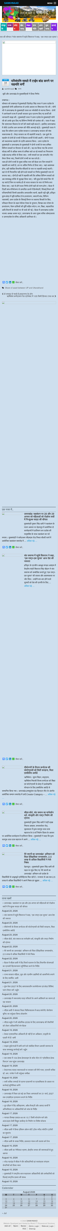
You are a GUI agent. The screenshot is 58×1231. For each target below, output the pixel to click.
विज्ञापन (15, 1226)
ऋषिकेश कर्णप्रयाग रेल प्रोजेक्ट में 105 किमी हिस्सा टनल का (31, 296)
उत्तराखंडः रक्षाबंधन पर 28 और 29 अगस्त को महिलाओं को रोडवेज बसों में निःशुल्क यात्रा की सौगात (39, 516)
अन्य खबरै (41, 27)
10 (6, 1201)
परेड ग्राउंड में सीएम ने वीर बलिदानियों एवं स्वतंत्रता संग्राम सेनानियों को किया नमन (26, 1163)
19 (21, 1203)
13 (29, 1201)
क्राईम (54, 27)
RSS (24, 1228)
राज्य (9, 25)
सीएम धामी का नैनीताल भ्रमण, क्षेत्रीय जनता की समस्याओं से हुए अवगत (28, 1151)
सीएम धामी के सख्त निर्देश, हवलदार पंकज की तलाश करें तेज (27, 1141)
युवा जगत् (47, 27)
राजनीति (34, 27)
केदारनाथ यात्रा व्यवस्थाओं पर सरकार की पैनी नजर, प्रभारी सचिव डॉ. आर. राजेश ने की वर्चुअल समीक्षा (29, 1071)
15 (44, 1201)
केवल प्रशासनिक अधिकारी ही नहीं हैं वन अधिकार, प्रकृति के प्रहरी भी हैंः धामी (27, 1035)
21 (36, 1203)
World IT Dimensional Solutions (42, 1223)
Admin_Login (34, 1226)
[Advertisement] (29, 250)
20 (29, 1203)
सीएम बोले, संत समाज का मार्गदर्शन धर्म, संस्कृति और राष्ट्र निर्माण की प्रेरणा (39, 815)
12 (21, 1201)
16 (52, 1201)
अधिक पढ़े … (32, 540)
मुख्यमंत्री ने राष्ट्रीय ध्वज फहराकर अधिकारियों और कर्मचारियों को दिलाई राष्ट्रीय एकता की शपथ (28, 1175)
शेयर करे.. (19, 282)
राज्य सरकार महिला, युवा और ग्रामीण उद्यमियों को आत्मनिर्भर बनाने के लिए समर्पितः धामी (28, 976)
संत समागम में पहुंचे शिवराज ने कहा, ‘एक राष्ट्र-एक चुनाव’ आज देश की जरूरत (39, 558)
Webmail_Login (48, 1226)
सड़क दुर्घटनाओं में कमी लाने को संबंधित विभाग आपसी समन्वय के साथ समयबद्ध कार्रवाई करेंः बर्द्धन (28, 1047)
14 (36, 1201)
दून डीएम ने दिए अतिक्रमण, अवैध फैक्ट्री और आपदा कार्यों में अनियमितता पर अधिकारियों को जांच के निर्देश (26, 1107)
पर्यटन (15, 27)
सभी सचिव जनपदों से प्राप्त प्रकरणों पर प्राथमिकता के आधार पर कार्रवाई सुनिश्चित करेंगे (28, 1083)
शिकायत (23, 1226)
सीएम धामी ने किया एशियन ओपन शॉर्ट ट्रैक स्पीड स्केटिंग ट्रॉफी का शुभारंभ (28, 1131)
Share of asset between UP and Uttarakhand (24, 287)
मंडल (28, 25)
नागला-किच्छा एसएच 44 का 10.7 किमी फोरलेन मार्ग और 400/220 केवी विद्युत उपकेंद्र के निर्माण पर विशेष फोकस (25, 1119)
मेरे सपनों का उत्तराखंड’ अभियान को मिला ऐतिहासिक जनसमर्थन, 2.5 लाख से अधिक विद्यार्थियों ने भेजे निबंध (39, 858)
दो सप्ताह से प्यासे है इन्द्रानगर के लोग (18, 293)
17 (6, 1203)
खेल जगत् (22, 27)
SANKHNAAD (11, 3)
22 (44, 1203)
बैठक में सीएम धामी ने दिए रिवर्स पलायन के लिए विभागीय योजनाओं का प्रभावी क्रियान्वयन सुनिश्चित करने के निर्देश (28, 964)
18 (14, 1203)
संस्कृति (3, 27)
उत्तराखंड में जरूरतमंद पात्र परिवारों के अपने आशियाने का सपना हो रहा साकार (29, 1000)
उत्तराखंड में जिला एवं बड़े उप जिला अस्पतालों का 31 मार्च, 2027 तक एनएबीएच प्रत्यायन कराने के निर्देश (28, 1095)
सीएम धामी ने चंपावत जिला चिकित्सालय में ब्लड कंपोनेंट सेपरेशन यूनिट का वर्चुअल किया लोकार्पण (28, 1012)
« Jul (4, 1213)
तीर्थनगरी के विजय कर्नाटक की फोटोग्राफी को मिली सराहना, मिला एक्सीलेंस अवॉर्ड (38, 769)
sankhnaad (9, 88)
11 (14, 1201)
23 (52, 1203)
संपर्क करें (7, 1226)
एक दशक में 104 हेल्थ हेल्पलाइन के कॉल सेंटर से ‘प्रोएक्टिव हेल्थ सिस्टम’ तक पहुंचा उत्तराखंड (28, 1059)
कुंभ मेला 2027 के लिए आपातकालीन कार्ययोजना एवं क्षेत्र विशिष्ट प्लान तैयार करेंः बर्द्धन (28, 988)
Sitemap (32, 1228)
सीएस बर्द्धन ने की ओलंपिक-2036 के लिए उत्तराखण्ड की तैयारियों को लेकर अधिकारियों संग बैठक (28, 1024)
